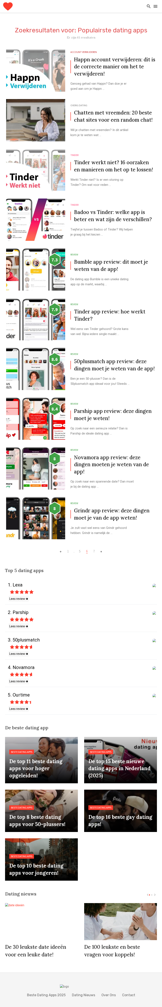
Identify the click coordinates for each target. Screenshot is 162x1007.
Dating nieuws (83, 995)
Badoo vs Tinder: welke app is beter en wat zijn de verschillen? (113, 216)
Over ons (108, 995)
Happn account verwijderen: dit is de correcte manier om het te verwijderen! (114, 66)
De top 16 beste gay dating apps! (120, 821)
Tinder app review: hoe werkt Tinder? (109, 315)
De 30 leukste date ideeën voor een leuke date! (35, 951)
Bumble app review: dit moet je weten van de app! (111, 265)
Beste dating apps (21, 751)
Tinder (74, 155)
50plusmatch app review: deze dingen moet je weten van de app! (114, 365)
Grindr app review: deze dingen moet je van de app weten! (112, 514)
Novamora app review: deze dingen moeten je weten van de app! (111, 464)
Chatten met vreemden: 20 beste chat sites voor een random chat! (113, 116)
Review (74, 254)
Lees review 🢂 (18, 598)
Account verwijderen (83, 52)
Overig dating (78, 105)
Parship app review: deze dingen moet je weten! (113, 415)
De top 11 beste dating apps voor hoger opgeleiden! (35, 768)
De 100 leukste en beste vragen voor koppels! (112, 951)
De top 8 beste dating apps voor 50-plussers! (37, 821)
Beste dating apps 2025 (46, 995)
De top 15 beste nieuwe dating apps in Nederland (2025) (119, 768)
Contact (128, 995)
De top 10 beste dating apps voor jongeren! (36, 869)
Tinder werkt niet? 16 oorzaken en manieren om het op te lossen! (113, 166)
